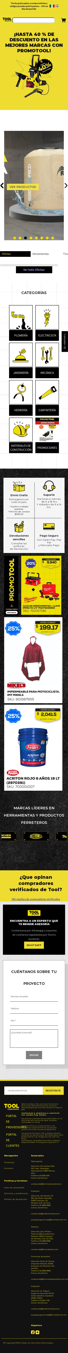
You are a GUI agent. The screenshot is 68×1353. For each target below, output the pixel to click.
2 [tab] (20, 238)
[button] (59, 21)
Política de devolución (15, 1199)
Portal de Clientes (11, 1140)
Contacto (8, 1168)
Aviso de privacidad (14, 1187)
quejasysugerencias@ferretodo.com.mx (43, 1219)
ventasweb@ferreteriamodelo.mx (43, 1184)
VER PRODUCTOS (23, 187)
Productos (9, 1162)
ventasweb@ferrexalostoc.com (43, 1249)
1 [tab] (14, 238)
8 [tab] (52, 238)
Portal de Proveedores (11, 1121)
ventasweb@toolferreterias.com (43, 1213)
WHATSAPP (34, 945)
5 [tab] (36, 238)
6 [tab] (41, 238)
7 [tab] (47, 238)
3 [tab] (25, 238)
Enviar (34, 1055)
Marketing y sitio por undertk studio (34, 1348)
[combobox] (33, 20)
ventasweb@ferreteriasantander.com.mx (43, 1279)
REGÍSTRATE (53, 1090)
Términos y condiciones (16, 1193)
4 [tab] (31, 238)
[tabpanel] (34, 80)
